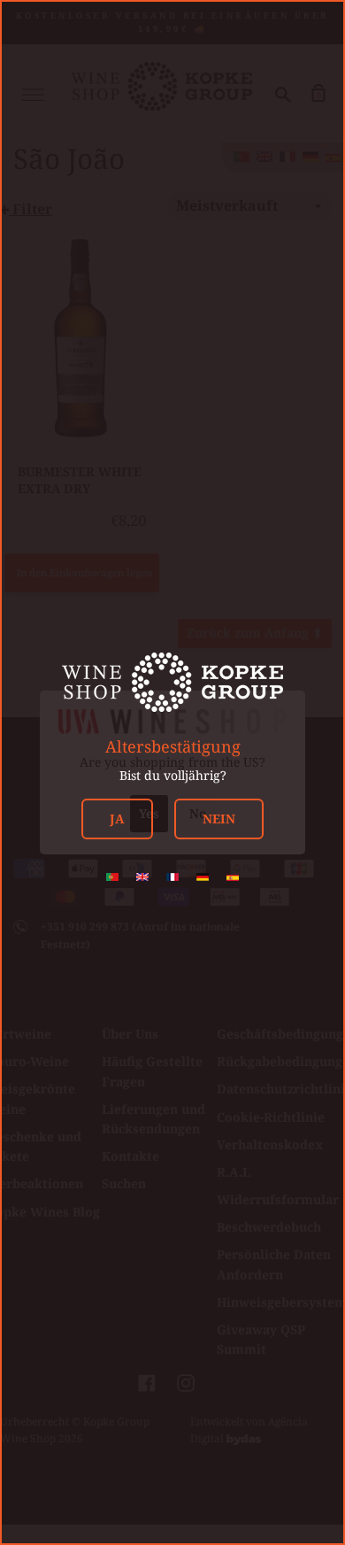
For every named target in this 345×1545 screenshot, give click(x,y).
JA (117, 818)
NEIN (219, 818)
